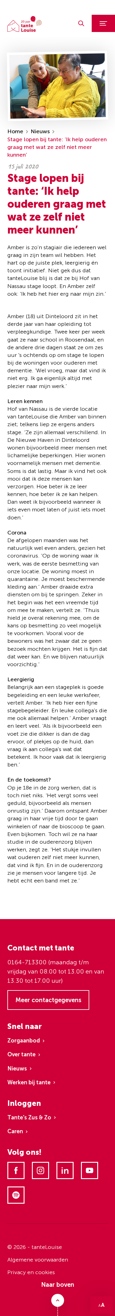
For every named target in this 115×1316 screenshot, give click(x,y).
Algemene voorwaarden (37, 1259)
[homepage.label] (24, 24)
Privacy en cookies (31, 1272)
